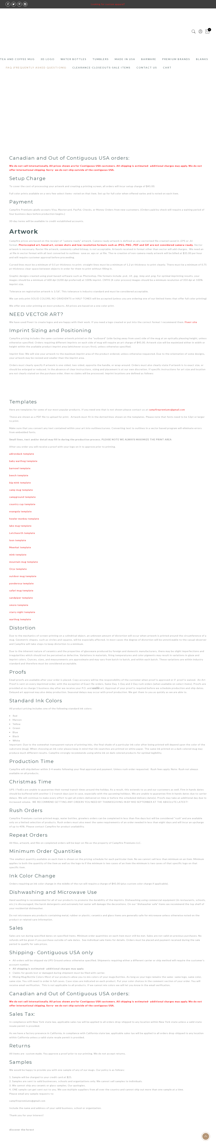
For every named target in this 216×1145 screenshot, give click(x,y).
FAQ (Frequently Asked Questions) (36, 67)
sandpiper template (21, 597)
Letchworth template (22, 533)
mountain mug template (23, 561)
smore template (18, 605)
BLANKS (202, 59)
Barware (148, 59)
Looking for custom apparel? (108, 4)
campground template (22, 496)
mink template (17, 554)
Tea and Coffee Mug (17, 59)
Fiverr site (191, 322)
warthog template (20, 619)
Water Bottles (74, 59)
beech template (18, 475)
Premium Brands (176, 59)
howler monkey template (24, 518)
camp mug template (21, 489)
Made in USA (125, 59)
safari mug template (21, 590)
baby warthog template (23, 461)
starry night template (22, 612)
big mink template (20, 482)
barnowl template (20, 468)
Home (3, 107)
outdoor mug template (22, 576)
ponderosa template (21, 583)
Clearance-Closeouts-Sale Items (101, 67)
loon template (17, 540)
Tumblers (100, 59)
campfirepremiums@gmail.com (167, 409)
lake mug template (20, 525)
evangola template (20, 511)
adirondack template (21, 453)
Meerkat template (20, 547)
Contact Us (147, 67)
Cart (167, 67)
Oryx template (18, 568)
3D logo (48, 59)
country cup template (22, 504)
